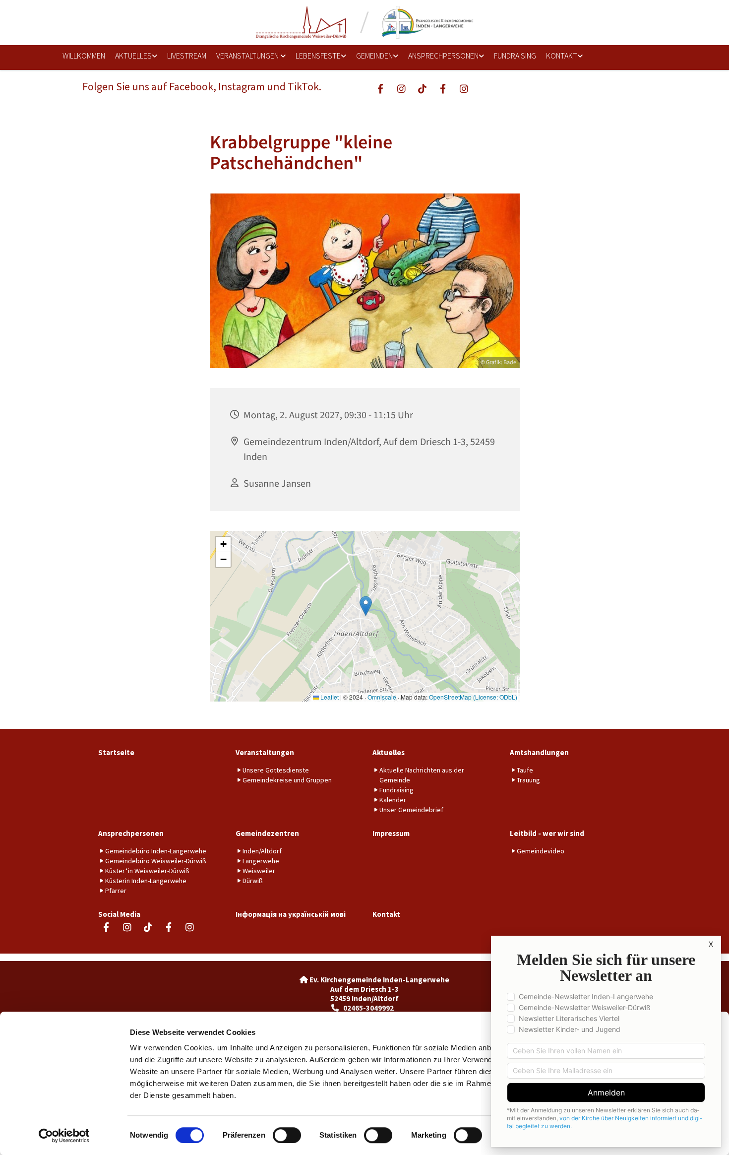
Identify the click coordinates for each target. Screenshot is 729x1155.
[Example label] (401, 88)
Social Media (119, 914)
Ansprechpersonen (443, 56)
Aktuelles (133, 56)
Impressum (391, 833)
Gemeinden (374, 56)
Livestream (186, 56)
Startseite (116, 752)
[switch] (287, 1135)
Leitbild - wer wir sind (547, 833)
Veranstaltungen (248, 56)
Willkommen (83, 56)
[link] (133, 56)
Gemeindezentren (267, 833)
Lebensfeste (318, 56)
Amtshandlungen (539, 752)
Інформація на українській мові (291, 914)
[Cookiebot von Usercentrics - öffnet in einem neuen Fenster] (64, 1135)
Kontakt (561, 56)
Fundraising (515, 56)
